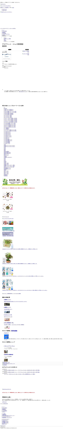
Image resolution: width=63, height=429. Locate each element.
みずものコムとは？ (5, 419)
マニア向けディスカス (7, 135)
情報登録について (5, 421)
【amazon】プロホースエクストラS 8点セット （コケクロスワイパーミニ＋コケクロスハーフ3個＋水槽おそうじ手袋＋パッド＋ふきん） (24, 290)
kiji (4, 107)
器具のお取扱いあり (7, 152)
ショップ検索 (4, 31)
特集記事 (3, 32)
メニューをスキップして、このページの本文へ (8, 28)
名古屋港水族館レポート (8, 309)
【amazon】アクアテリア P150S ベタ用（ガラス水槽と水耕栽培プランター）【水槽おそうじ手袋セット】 (19, 263)
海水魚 (5, 161)
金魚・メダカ (6, 171)
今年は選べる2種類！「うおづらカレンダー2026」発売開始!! (14, 324)
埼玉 (5, 39)
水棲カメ (5, 156)
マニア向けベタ (6, 137)
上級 (5, 144)
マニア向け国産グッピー (8, 139)
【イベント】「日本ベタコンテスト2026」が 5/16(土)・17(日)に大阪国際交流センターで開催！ (19, 374)
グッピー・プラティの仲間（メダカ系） (10, 118)
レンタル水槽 (4, 410)
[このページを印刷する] (25, 54)
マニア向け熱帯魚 (7, 141)
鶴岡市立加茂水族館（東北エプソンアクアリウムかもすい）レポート (15, 301)
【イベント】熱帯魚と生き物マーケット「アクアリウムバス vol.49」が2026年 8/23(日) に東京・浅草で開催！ (22, 370)
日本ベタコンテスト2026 (8, 316)
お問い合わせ (4, 10)
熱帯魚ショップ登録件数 (4, 7)
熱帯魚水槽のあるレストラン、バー (8, 415)
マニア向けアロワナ (7, 133)
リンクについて (4, 420)
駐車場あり (6, 174)
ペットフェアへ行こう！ (6, 416)
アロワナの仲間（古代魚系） (9, 113)
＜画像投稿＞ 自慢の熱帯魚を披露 (7, 235)
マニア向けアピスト (7, 131)
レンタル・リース (7, 143)
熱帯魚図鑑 (14, 330)
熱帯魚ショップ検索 (7, 38)
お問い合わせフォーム (22, 91)
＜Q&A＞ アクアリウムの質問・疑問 (8, 230)
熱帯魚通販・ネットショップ (7, 417)
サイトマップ (4, 9)
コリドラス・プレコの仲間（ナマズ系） (10, 121)
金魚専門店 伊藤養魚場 (8, 354)
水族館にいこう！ (7, 299)
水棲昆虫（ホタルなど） (8, 157)
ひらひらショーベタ (8, 314)
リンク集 (3, 413)
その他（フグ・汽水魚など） (9, 109)
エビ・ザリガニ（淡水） (8, 115)
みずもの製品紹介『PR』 (9, 322)
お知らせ (3, 411)
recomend (5, 108)
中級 (5, 147)
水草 (5, 158)
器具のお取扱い (6, 151)
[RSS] (13, 7)
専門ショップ (6, 154)
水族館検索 (4, 414)
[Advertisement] (31, 21)
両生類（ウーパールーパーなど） (9, 145)
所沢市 (5, 40)
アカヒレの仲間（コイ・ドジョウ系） (10, 111)
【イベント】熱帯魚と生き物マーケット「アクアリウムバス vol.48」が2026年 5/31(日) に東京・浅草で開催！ (22, 372)
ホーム (3, 30)
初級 (5, 149)
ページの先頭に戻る (4, 403)
